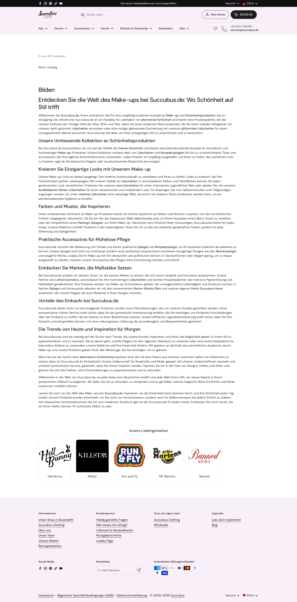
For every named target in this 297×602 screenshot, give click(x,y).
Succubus (177, 595)
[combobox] (138, 14)
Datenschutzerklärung (132, 595)
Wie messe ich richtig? (111, 525)
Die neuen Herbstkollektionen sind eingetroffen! (148, 3)
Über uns (44, 530)
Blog (214, 525)
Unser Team (46, 535)
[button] (244, 14)
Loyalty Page (104, 541)
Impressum (46, 595)
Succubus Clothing (51, 525)
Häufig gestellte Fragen (112, 520)
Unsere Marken (48, 541)
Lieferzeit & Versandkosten (114, 530)
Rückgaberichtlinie (109, 535)
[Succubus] (47, 15)
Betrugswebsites (50, 546)
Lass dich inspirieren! (226, 520)
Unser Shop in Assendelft (55, 520)
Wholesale (161, 525)
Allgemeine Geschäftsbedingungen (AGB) (85, 595)
